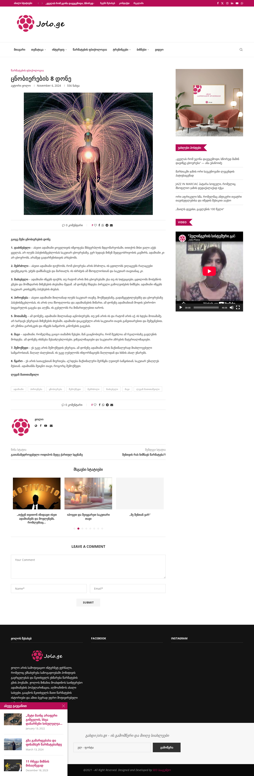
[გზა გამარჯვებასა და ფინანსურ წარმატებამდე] (13, 744)
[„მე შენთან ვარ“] (140, 493)
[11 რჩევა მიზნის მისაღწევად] (13, 765)
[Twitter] (222, 3)
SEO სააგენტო (162, 770)
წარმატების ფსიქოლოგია (90, 49)
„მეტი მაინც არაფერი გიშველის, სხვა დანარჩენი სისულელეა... (44, 719)
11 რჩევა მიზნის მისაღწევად (37, 763)
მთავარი (19, 49)
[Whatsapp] (242, 3)
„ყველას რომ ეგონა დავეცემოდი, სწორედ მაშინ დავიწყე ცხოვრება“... (84, 3)
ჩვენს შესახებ (107, 3)
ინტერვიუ (58, 49)
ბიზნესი (141, 49)
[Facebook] (217, 3)
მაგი (127, 389)
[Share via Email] (111, 225)
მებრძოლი (93, 389)
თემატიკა (37, 49)
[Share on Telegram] (107, 225)
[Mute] (232, 307)
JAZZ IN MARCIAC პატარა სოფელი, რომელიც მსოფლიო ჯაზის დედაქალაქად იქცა (206, 186)
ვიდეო (159, 49)
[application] (209, 271)
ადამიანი (18, 389)
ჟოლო (26, 85)
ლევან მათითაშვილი (148, 389)
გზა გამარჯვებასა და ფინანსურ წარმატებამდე (44, 742)
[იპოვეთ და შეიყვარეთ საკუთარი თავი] (88, 493)
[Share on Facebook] (99, 225)
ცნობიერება (55, 389)
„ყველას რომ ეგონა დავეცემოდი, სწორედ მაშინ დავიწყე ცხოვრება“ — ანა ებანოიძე (207, 161)
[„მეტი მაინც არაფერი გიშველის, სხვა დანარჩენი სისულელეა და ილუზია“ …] (13, 719)
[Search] (241, 49)
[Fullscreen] (238, 307)
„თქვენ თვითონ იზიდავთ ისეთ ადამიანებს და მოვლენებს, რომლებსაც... (37, 518)
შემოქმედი (75, 389)
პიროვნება (36, 389)
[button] (38, 3)
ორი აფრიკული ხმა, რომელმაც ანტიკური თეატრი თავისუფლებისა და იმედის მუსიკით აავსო (209, 198)
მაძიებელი (112, 389)
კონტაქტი (124, 3)
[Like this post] (95, 225)
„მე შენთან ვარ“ (139, 514)
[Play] (181, 307)
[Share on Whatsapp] (103, 225)
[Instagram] (227, 3)
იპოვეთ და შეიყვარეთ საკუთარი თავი (88, 516)
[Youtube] (237, 3)
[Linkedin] (232, 3)
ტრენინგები (120, 49)
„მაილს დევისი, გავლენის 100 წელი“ (200, 209)
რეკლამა (139, 3)
